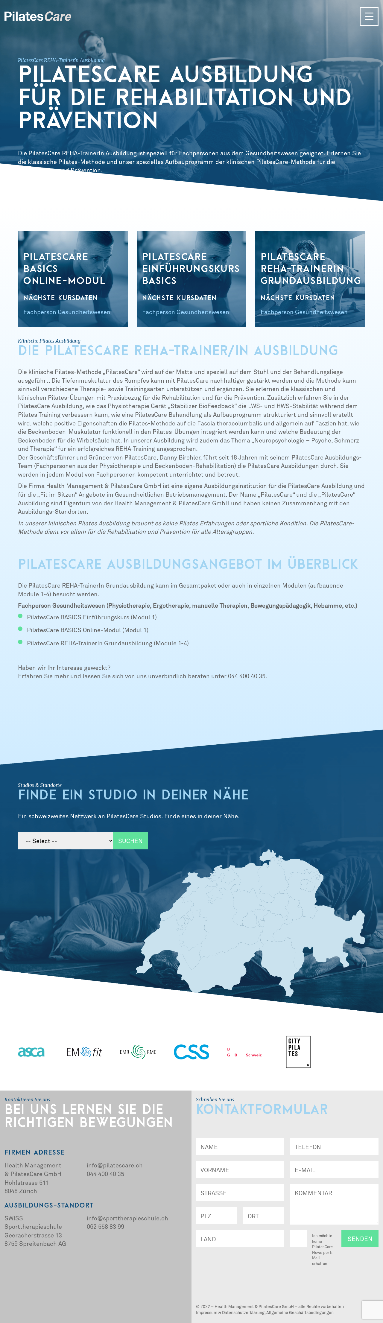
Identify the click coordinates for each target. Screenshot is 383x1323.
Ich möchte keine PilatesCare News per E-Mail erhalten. (323, 1249)
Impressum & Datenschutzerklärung (230, 1312)
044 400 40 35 (105, 1173)
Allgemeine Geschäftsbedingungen (300, 1312)
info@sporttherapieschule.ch (127, 1218)
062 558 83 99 (105, 1226)
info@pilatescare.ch (115, 1165)
